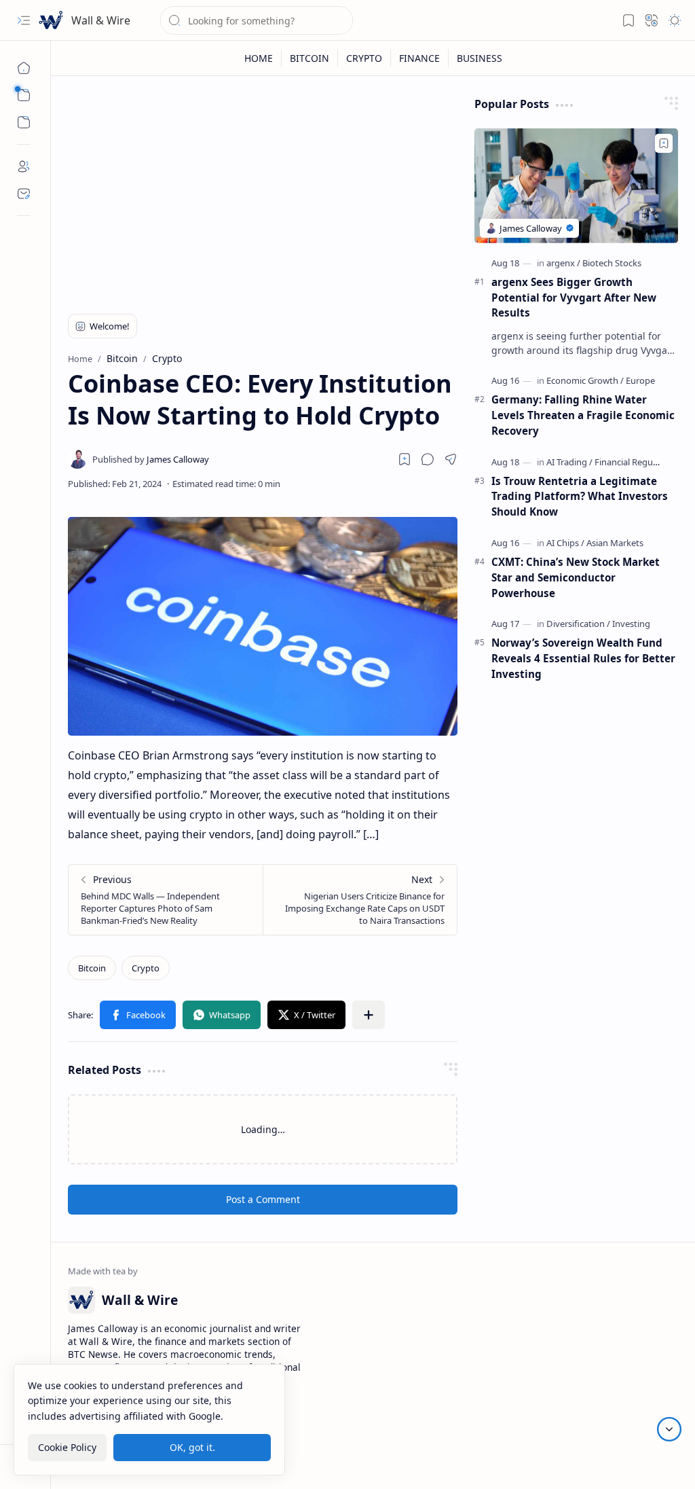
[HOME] (259, 58)
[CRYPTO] (364, 58)
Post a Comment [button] (263, 1199)
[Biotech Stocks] (611, 263)
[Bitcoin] (92, 968)
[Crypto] (145, 968)
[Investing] (631, 623)
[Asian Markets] (614, 543)
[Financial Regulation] (635, 462)
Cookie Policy (67, 1447)
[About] (23, 166)
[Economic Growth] (585, 380)
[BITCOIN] (310, 58)
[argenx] (563, 263)
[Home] (23, 68)
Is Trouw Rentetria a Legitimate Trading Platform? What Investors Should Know (579, 496)
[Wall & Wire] (50, 20)
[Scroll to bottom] (669, 1429)
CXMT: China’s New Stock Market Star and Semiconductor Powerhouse (575, 577)
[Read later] (404, 459)
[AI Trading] (569, 462)
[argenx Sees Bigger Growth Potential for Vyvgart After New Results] (576, 185)
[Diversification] (578, 623)
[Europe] (640, 380)
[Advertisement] (263, 191)
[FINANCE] (420, 58)
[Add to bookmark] (664, 143)
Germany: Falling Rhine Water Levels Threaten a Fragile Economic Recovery (583, 415)
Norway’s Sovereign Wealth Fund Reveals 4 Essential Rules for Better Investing (583, 658)
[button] (24, 20)
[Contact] (23, 193)
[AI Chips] (565, 543)
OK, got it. (192, 1447)
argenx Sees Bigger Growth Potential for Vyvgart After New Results (573, 297)
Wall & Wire (100, 20)
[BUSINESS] (479, 58)
